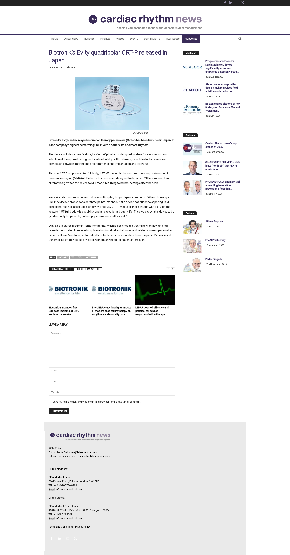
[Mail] (237, 3)
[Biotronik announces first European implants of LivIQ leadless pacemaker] (68, 290)
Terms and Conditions (61, 526)
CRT (72, 257)
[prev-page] (168, 269)
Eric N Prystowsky (215, 240)
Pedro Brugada (213, 259)
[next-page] (173, 269)
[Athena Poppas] (192, 227)
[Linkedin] (231, 3)
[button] (240, 39)
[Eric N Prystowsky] (192, 246)
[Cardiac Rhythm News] (145, 22)
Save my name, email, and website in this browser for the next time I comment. (97, 401)
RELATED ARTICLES (61, 269)
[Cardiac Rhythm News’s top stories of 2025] (192, 149)
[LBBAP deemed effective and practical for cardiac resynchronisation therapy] (155, 290)
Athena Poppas (214, 221)
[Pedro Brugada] (192, 264)
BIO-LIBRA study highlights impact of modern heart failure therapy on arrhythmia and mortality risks (111, 311)
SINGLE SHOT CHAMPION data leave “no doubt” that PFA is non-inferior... (222, 166)
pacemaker (91, 257)
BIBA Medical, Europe (61, 477)
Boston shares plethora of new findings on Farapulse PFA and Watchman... (222, 107)
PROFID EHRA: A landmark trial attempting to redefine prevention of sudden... (222, 185)
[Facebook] (225, 3)
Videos (120, 39)
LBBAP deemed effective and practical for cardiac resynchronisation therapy (152, 311)
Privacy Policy (82, 526)
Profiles (105, 39)
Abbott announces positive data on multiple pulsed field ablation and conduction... (221, 88)
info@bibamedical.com (69, 489)
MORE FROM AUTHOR (88, 269)
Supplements (152, 39)
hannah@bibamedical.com (95, 456)
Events (134, 39)
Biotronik (63, 257)
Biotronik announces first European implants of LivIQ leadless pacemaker (64, 311)
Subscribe (191, 39)
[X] (242, 3)
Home (54, 39)
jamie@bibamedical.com (83, 452)
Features (89, 39)
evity (80, 257)
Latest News (71, 39)
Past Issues (173, 39)
